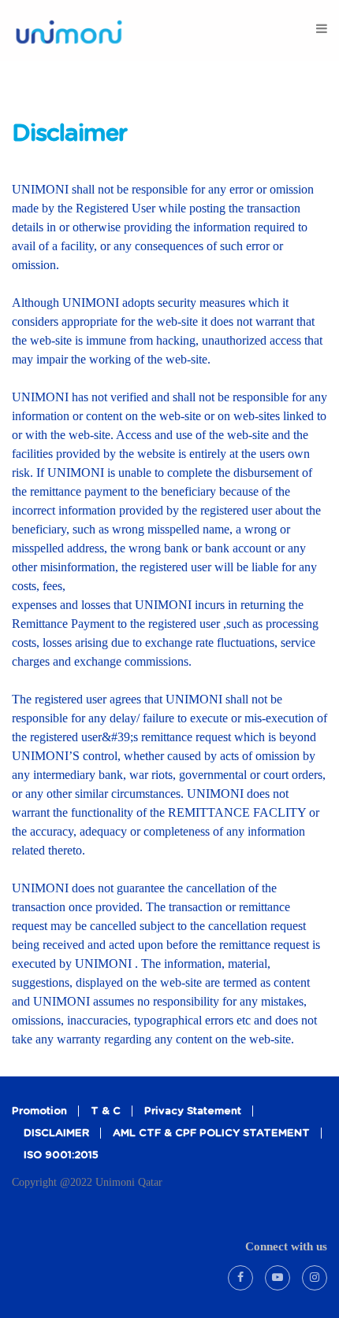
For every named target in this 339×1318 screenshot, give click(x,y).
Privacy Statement (192, 1111)
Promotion (39, 1111)
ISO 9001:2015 (61, 1155)
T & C (106, 1111)
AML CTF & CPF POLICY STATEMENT (211, 1133)
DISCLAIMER (56, 1133)
